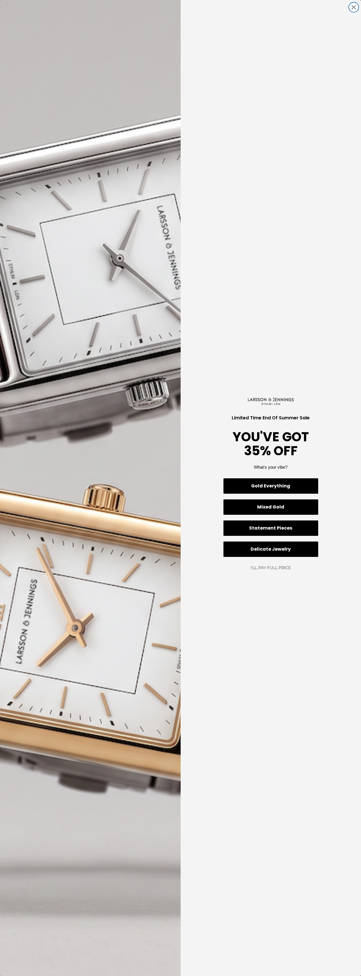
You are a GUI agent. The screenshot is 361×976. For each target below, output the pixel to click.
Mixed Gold (270, 507)
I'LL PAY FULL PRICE (271, 568)
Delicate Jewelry (271, 549)
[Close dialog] (354, 7)
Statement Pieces (270, 528)
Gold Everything (270, 486)
